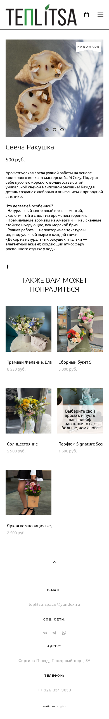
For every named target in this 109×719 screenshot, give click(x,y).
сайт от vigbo (54, 706)
